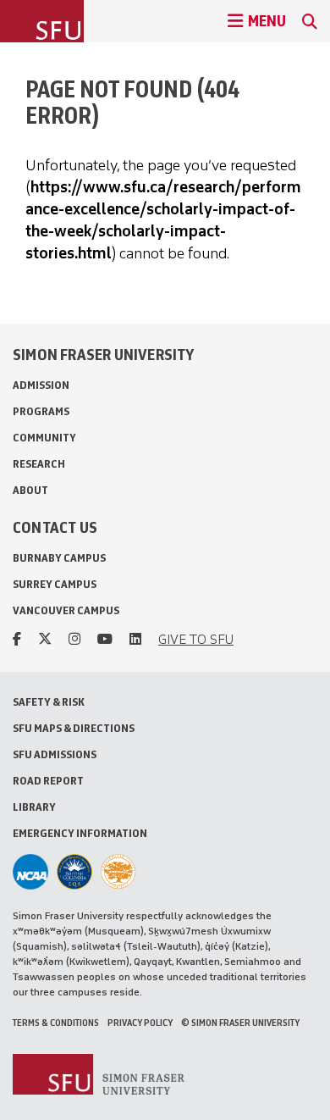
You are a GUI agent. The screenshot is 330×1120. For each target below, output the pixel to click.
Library (34, 807)
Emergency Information (80, 833)
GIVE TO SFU (196, 639)
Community (44, 437)
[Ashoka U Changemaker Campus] (118, 872)
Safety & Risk (49, 702)
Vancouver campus (66, 610)
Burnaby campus (59, 558)
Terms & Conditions (56, 1023)
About (30, 490)
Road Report (48, 780)
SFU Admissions (54, 754)
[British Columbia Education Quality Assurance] (74, 872)
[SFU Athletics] (30, 872)
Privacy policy (140, 1023)
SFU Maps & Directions (74, 728)
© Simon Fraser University (240, 1023)
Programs (41, 411)
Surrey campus (54, 584)
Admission (41, 385)
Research (39, 464)
